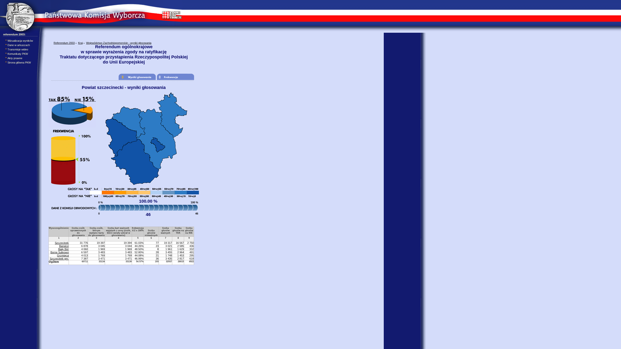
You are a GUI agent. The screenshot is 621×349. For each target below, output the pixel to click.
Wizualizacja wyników (20, 40)
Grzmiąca (63, 255)
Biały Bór (63, 249)
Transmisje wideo (18, 49)
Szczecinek (62, 242)
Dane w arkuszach (19, 45)
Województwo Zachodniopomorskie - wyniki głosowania (118, 42)
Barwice (64, 246)
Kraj (80, 42)
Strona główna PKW (19, 62)
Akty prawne (15, 58)
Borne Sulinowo (59, 252)
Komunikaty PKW (18, 53)
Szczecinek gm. (59, 258)
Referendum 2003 (64, 42)
